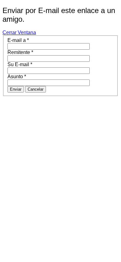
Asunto (16, 76)
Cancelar (35, 89)
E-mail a (18, 40)
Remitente (20, 52)
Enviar (15, 89)
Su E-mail (19, 64)
